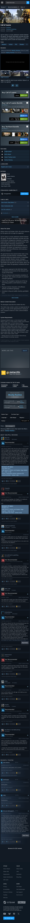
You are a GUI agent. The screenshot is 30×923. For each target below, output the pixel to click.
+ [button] (26, 44)
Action (10, 44)
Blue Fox (7, 437)
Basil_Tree (7, 588)
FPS (16, 44)
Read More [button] (25, 642)
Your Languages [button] (9, 426)
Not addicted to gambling (11, 555)
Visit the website (5, 209)
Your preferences (25, 385)
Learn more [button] (24, 193)
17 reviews (7, 489)
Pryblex (7, 704)
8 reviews (14, 527)
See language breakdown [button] (4, 385)
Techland (8, 27)
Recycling (18, 877)
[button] (3, 7)
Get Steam (19, 886)
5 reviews (7, 656)
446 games (7, 706)
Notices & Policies (7, 892)
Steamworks (6, 874)
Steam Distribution (8, 877)
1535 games (7, 613)
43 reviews (7, 731)
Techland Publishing (11, 29)
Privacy (5, 886)
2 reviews (14, 706)
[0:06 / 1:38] (15, 62)
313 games (7, 590)
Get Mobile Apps (9, 918)
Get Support (19, 892)
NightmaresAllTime (10, 525)
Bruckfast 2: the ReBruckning (12, 729)
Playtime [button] (22, 417)
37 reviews (14, 682)
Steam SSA (6, 871)
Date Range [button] (13, 417)
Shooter (22, 44)
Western (4, 44)
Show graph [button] (24, 420)
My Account (19, 894)
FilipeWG (7, 488)
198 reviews (14, 439)
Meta (6, 681)
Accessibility (6, 889)
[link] (14, 119)
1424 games (7, 682)
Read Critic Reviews (15, 374)
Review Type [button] (4, 414)
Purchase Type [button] (15, 414)
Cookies (5, 894)
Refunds (5, 897)
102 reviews (7, 556)
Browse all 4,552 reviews (15, 848)
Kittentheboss (8, 612)
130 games (7, 527)
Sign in (2, 80)
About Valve (19, 868)
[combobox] (16, 2)
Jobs (17, 871)
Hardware (18, 874)
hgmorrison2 (8, 654)
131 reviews (14, 613)
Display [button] (3, 420)
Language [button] (3, 417)
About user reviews (15, 385)
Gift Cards (5, 879)
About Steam (6, 868)
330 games (7, 439)
